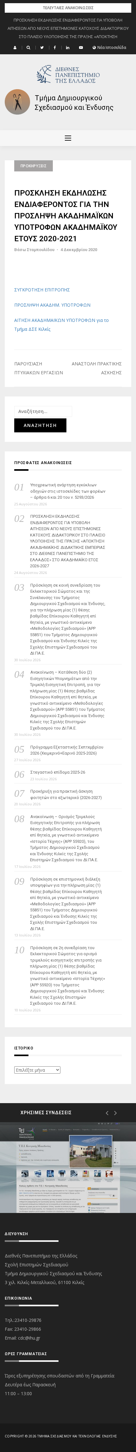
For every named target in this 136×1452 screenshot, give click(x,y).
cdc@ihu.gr (29, 1338)
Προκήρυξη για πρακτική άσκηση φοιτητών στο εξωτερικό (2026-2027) (66, 794)
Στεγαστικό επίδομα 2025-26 (57, 772)
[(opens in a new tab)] (68, 1167)
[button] (16, 48)
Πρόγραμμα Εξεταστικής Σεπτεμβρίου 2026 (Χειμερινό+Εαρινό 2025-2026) (66, 750)
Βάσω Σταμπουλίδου (34, 249)
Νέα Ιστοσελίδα (111, 48)
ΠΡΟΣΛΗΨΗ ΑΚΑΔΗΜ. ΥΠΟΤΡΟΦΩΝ (52, 305)
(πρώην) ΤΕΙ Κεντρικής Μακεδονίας (62, 1190)
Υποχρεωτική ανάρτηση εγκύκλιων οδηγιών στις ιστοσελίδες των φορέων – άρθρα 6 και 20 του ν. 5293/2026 (67, 491)
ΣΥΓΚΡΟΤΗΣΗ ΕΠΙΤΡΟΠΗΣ (42, 290)
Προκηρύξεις (33, 166)
